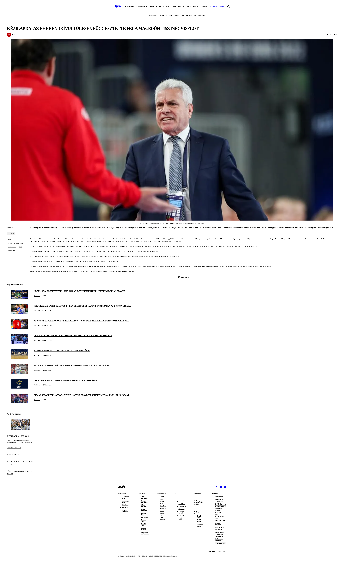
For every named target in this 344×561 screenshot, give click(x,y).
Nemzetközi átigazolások (145, 533)
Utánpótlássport (201, 15)
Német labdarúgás (144, 509)
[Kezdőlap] (117, 6)
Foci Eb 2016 (143, 524)
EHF (20, 247)
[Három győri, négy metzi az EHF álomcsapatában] (19, 358)
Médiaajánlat (219, 499)
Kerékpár (163, 506)
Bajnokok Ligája (144, 514)
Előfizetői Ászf (219, 532)
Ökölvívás (163, 508)
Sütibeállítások (220, 543)
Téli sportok (162, 518)
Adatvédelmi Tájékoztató (219, 535)
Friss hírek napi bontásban (156, 15)
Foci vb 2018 (143, 520)
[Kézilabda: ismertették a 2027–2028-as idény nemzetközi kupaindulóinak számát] (19, 299)
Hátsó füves (192, 15)
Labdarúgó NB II (125, 501)
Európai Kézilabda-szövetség (15, 243)
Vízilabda (181, 515)
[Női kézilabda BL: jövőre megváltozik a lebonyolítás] (19, 388)
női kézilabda (11, 250)
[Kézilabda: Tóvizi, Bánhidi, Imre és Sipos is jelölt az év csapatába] (19, 373)
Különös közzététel (218, 523)
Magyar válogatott (125, 510)
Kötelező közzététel (218, 511)
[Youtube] (225, 487)
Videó (199, 526)
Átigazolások (126, 507)
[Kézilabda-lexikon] (20, 429)
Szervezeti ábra (220, 520)
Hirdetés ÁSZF (220, 529)
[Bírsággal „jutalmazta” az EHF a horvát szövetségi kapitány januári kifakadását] (19, 403)
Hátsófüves (125, 505)
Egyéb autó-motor (199, 517)
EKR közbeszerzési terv (219, 516)
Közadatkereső (219, 527)
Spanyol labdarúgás (144, 501)
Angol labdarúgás (144, 497)
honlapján (248, 246)
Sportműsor (168, 15)
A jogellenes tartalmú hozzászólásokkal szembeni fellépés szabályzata (220, 505)
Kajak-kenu (162, 502)
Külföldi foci (141, 493)
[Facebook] (221, 487)
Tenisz (162, 511)
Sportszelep (197, 493)
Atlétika (162, 496)
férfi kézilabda (12, 247)
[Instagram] (217, 487)
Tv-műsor (200, 524)
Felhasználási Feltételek (219, 539)
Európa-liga (145, 517)
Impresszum (219, 496)
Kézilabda (37, 296)
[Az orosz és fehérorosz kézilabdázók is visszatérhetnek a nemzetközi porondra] (19, 328)
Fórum (199, 521)
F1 (174, 6)
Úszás (162, 499)
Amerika (168, 6)
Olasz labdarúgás (144, 505)
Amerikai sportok (181, 512)
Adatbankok (130, 6)
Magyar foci (122, 493)
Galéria (195, 6)
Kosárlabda (182, 506)
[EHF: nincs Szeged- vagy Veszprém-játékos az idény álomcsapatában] (19, 343)
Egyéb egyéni (162, 514)
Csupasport (184, 15)
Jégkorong (182, 509)
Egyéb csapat (180, 518)
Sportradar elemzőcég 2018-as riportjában (118, 266)
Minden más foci (143, 528)
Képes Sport (176, 15)
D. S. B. (14, 34)
